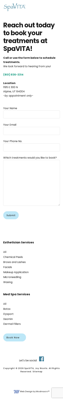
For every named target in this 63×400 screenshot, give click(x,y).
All (4, 252)
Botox (6, 309)
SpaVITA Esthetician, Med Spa (14, 7)
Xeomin (8, 319)
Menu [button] (55, 7)
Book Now (13, 337)
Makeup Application (16, 272)
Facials (7, 267)
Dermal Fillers (12, 324)
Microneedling (12, 277)
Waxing (7, 282)
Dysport (8, 314)
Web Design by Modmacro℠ (34, 391)
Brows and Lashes (14, 262)
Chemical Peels (13, 257)
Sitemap (37, 371)
